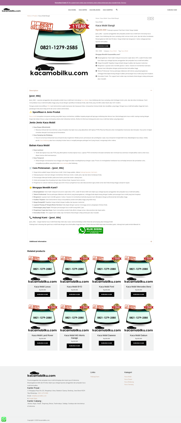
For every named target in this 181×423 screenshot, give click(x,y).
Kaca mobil (32, 116)
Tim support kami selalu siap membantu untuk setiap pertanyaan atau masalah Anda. (88, 2)
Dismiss (123, 2)
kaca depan (85, 100)
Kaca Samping (128, 384)
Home (29, 16)
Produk (35, 16)
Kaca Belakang (129, 382)
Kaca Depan (128, 379)
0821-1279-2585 (43, 393)
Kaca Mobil (103, 18)
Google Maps (33, 398)
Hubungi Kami (102, 46)
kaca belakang (44, 140)
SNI (48, 106)
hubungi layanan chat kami (89, 172)
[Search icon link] (117, 10)
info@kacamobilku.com (39, 396)
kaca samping (64, 163)
